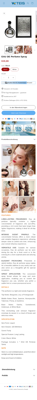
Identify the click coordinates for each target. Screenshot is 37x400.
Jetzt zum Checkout (18, 113)
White (15, 69)
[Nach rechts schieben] (35, 50)
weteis (15, 389)
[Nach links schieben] (2, 50)
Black (5, 69)
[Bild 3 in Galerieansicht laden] (28, 50)
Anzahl (3, 73)
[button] (4, 3)
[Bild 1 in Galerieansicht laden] (9, 50)
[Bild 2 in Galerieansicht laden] (18, 50)
